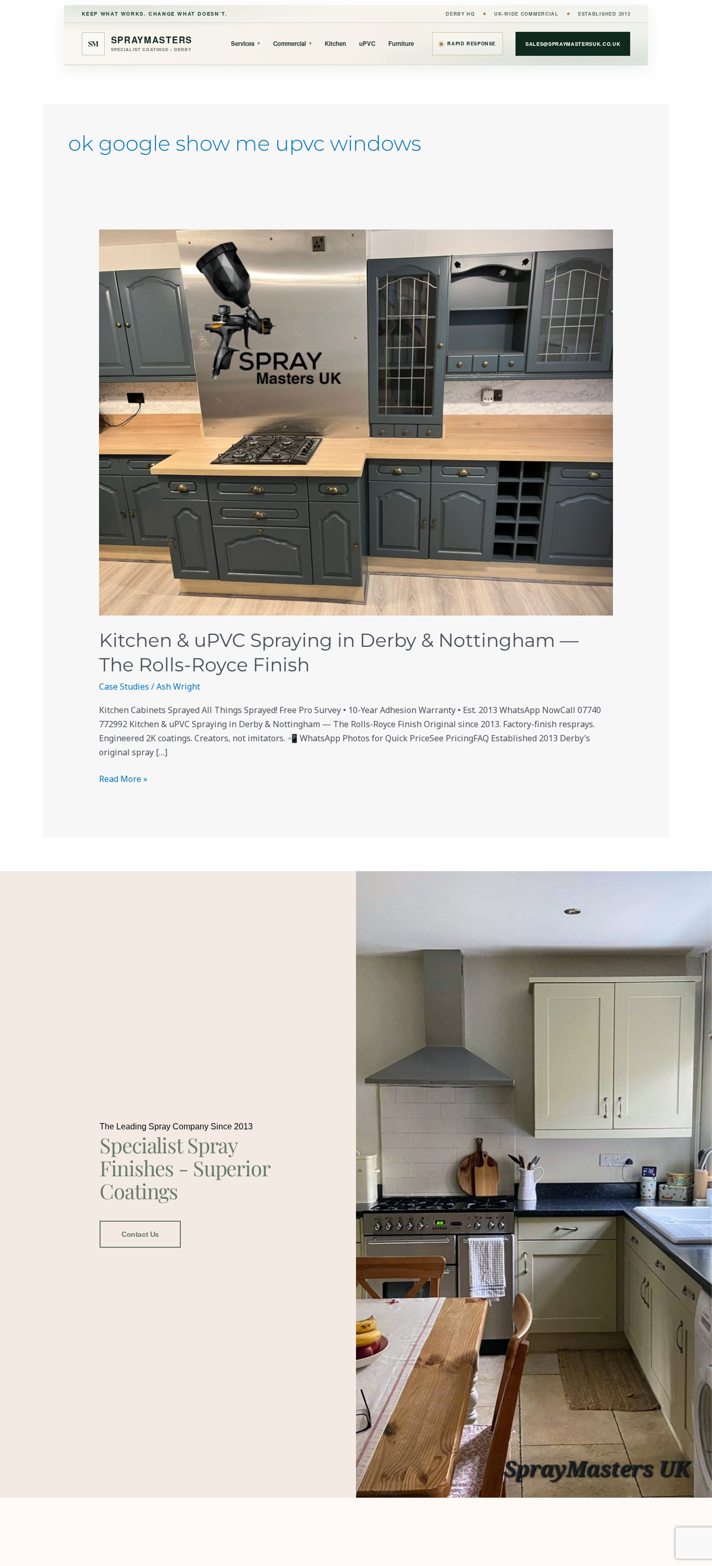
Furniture (401, 43)
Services (245, 43)
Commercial (292, 43)
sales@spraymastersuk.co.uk (572, 43)
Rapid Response (471, 43)
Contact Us (140, 1234)
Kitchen (335, 43)
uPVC (367, 43)
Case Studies (124, 686)
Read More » (123, 778)
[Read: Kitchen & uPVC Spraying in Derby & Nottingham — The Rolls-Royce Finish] (356, 423)
